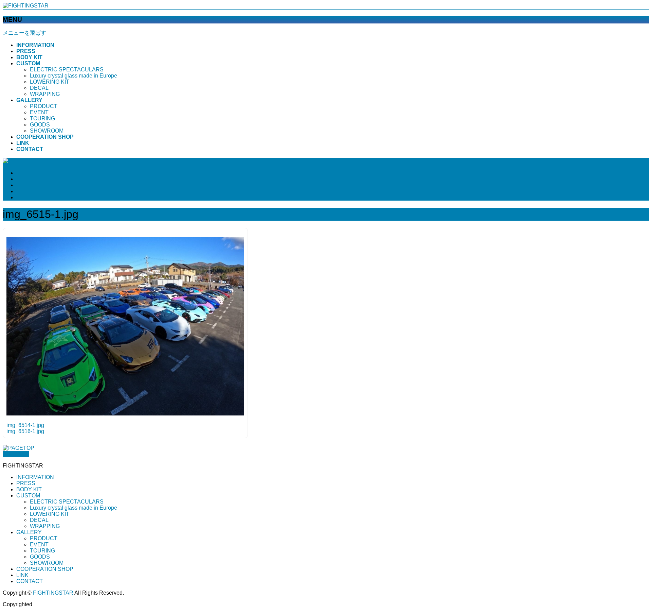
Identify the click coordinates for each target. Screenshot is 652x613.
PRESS (25, 483)
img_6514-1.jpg (25, 425)
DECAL (39, 88)
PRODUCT (43, 106)
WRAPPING (45, 94)
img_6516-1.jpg (25, 431)
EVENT (39, 112)
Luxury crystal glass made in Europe (73, 76)
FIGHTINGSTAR (53, 593)
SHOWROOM (47, 131)
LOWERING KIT (49, 82)
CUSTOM (28, 495)
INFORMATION (35, 477)
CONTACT (29, 581)
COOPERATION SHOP (44, 569)
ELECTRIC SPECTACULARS (67, 69)
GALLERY (29, 532)
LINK (22, 575)
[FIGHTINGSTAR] (26, 5)
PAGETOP (16, 454)
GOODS (40, 124)
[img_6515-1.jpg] (125, 413)
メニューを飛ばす (24, 33)
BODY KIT (29, 489)
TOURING (42, 118)
